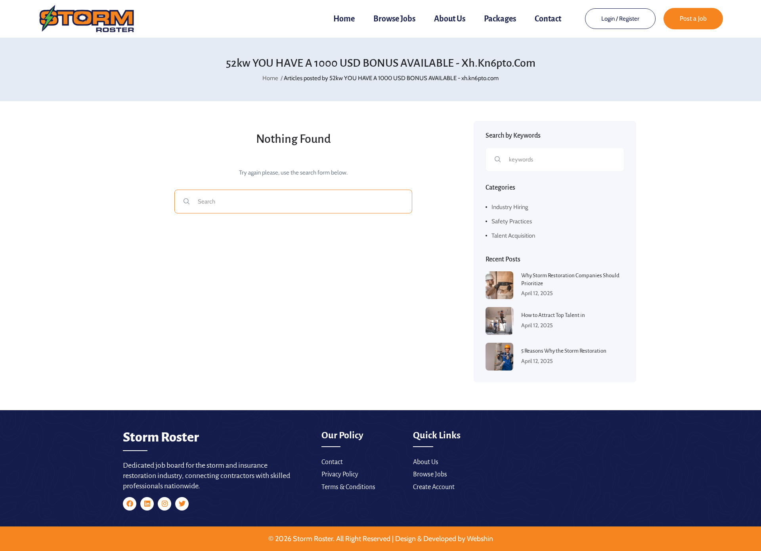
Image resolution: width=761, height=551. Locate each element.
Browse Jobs (394, 18)
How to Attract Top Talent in (553, 315)
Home (344, 18)
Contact (548, 18)
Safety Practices (511, 221)
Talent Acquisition (513, 235)
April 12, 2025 (537, 293)
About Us (449, 18)
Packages (500, 18)
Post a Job (693, 18)
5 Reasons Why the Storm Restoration (563, 351)
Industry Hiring (509, 207)
